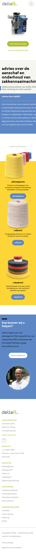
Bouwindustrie (8, 501)
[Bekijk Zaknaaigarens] (18, 165)
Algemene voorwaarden (12, 548)
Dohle (4, 521)
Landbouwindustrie (10, 490)
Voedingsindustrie (9, 494)
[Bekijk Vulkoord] (18, 213)
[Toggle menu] (31, 3)
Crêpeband (6, 477)
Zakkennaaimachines (10, 481)
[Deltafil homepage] (10, 3)
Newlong (5, 518)
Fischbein (6, 511)
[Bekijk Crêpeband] (18, 266)
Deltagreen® (7, 470)
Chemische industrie (10, 497)
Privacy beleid (7, 543)
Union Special (7, 514)
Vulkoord (5, 474)
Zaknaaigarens (8, 466)
